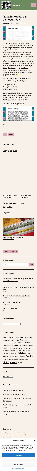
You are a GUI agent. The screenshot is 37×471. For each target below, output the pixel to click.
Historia (27, 343)
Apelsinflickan (23, 68)
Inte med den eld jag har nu (11, 302)
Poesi (16, 350)
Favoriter (23, 340)
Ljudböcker (7, 348)
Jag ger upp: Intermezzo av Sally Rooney (16, 296)
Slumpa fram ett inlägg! (10, 251)
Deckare (5, 340)
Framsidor (14, 342)
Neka (18, 460)
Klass (9, 345)
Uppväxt (21, 359)
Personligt (12, 350)
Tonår (4, 359)
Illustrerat (5, 345)
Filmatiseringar (6, 342)
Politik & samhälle (24, 350)
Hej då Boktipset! (18, 390)
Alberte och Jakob (9, 100)
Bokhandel (29, 337)
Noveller (28, 348)
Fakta (17, 340)
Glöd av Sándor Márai (10, 308)
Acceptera (18, 455)
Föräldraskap (21, 342)
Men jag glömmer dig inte (20, 97)
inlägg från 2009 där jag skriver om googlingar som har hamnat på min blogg (18, 48)
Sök (32, 264)
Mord (17, 348)
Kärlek (30, 345)
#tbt (5, 134)
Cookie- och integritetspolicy (17, 468)
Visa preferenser (18, 464)
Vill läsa (13, 362)
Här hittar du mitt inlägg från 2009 (13, 104)
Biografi (13, 337)
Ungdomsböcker (12, 359)
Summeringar (22, 356)
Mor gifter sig (12, 68)
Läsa (14, 348)
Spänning (6, 356)
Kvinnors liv (23, 345)
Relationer (22, 353)
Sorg (28, 353)
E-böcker (11, 340)
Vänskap (20, 362)
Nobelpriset (22, 348)
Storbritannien (14, 356)
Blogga (11, 134)
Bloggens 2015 (7, 213)
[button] (34, 440)
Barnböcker (7, 337)
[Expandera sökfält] (33, 5)
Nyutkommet (6, 350)
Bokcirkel (23, 337)
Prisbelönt (6, 353)
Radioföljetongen (13, 353)
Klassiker (15, 345)
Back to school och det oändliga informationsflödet (13, 238)
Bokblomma (16, 5)
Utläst (6, 362)
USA (26, 359)
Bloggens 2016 (7, 207)
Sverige (29, 356)
